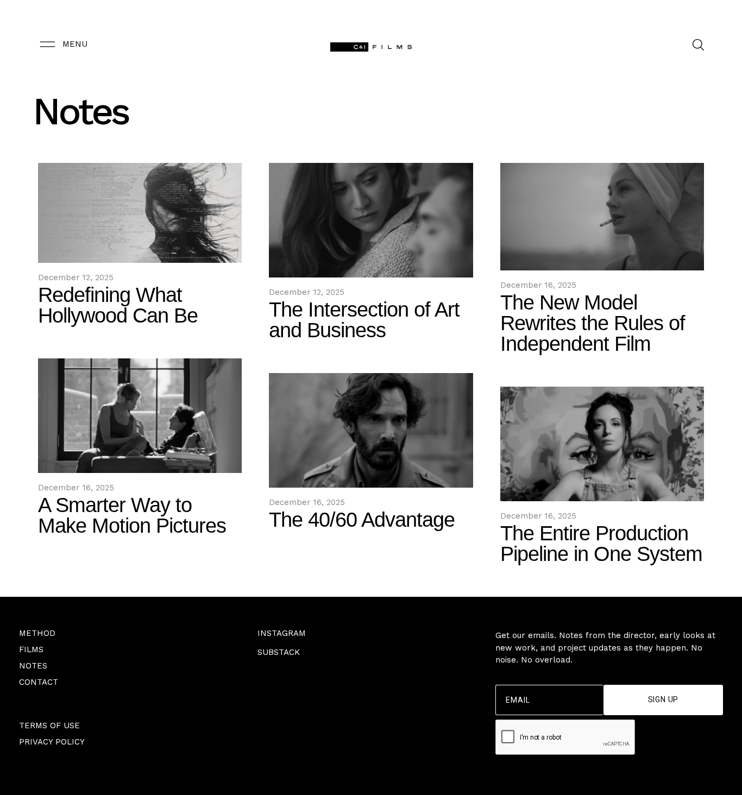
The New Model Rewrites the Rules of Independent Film (592, 323)
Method (37, 633)
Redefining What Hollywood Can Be (118, 305)
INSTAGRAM (281, 633)
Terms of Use (49, 725)
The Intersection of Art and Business (364, 320)
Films (31, 649)
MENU (74, 44)
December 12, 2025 (76, 277)
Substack (278, 652)
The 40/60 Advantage (362, 519)
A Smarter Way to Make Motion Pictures (132, 515)
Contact (38, 682)
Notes (33, 666)
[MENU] (47, 44)
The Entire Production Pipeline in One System (601, 543)
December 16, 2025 (538, 285)
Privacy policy (52, 742)
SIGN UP (663, 699)
